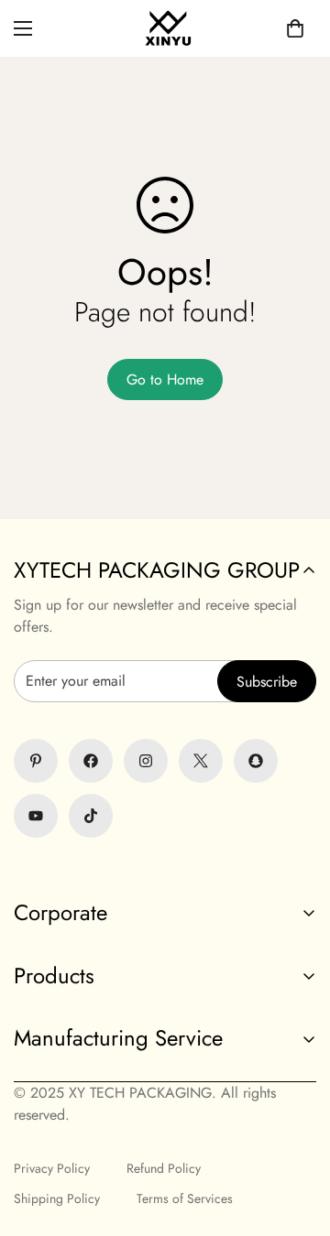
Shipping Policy (57, 1198)
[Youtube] (36, 816)
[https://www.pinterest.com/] (36, 761)
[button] (295, 28)
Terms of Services (185, 1198)
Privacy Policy (52, 1168)
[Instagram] (146, 761)
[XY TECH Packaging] (165, 28)
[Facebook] (91, 761)
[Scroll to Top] (165, 1139)
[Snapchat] (256, 761)
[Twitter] (201, 761)
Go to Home (165, 379)
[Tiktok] (91, 816)
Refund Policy (163, 1168)
